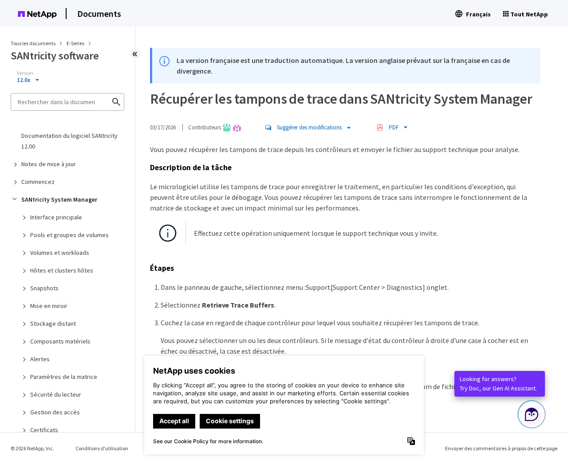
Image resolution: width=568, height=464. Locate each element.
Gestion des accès (55, 412)
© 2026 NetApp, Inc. (32, 448)
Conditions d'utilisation (101, 448)
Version (25, 73)
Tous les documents (33, 43)
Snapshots (44, 288)
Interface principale (56, 217)
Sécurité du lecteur (55, 394)
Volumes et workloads (59, 253)
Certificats (44, 430)
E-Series (76, 43)
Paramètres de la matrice (63, 377)
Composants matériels (60, 341)
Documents (99, 13)
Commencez (38, 182)
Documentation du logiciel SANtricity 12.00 (69, 141)
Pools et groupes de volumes (69, 235)
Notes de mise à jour (48, 164)
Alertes (40, 359)
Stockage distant (53, 324)
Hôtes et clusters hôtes (61, 270)
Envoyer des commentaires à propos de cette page (501, 448)
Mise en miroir (48, 306)
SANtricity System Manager (59, 199)
